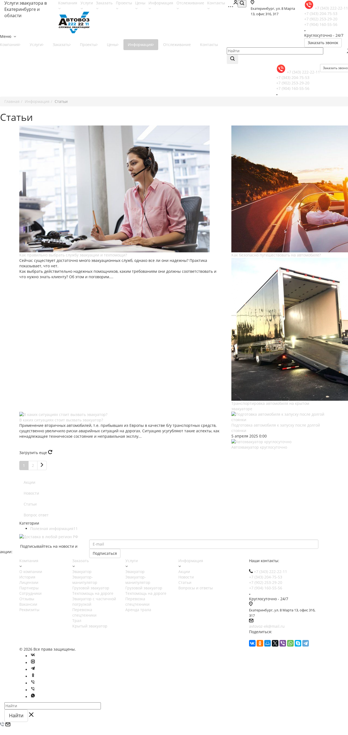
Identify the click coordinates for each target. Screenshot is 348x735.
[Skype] (298, 643)
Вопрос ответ (36, 514)
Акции (29, 482)
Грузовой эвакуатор (90, 587)
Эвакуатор (82, 571)
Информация (140, 44)
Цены (112, 44)
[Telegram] (305, 643)
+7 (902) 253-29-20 (320, 19)
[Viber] (282, 643)
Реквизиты (29, 609)
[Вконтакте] (33, 656)
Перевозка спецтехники (84, 612)
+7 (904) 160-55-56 (320, 24)
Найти (16, 715)
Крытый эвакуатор (89, 626)
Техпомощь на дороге (92, 593)
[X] (275, 643)
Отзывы (26, 598)
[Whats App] (33, 696)
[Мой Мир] (267, 643)
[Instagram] (33, 662)
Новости (31, 493)
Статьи (30, 504)
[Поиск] (242, 3)
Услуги (36, 44)
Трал (76, 620)
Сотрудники (30, 593)
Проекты (88, 44)
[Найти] (232, 59)
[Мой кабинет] (235, 2)
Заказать (61, 44)
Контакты (209, 44)
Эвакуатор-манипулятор (84, 579)
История (27, 577)
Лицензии (28, 582)
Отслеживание (177, 44)
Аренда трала (138, 609)
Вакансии (28, 604)
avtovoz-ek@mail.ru (267, 626)
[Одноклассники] (260, 643)
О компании (30, 571)
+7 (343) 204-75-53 (320, 13)
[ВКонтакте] (252, 643)
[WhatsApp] (290, 643)
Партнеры (29, 587)
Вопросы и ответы (195, 587)
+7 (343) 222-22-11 (303, 72)
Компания (28, 560)
